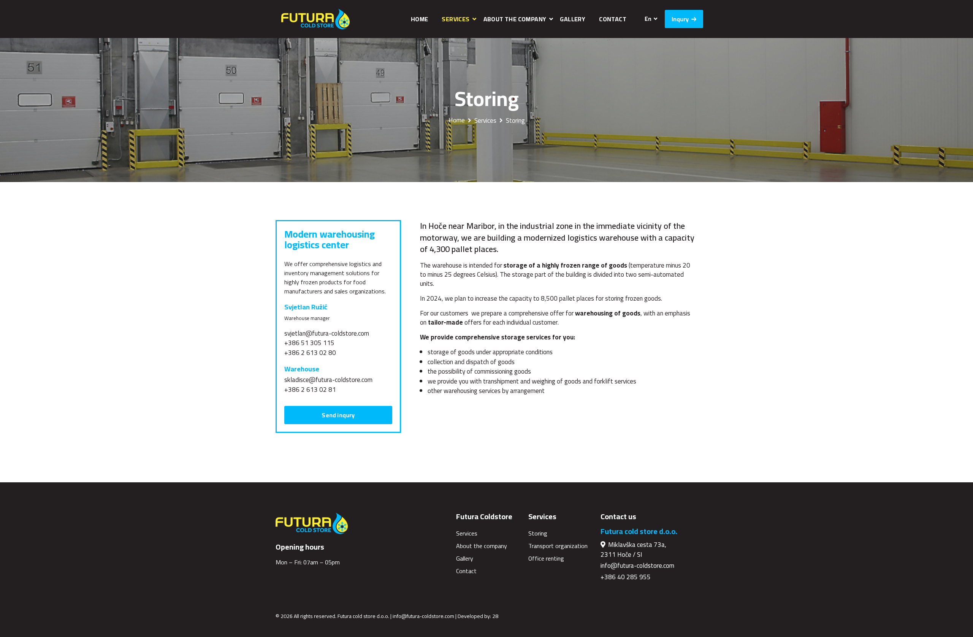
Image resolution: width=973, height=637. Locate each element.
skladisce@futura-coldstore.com (328, 380)
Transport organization (558, 545)
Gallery (572, 19)
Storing (515, 120)
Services (455, 19)
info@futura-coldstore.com (637, 565)
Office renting (546, 558)
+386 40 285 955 (626, 577)
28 (495, 616)
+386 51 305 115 (309, 343)
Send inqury (338, 415)
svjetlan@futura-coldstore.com (326, 333)
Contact (612, 19)
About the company (515, 19)
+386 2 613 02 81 (310, 389)
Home (419, 19)
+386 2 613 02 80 (310, 353)
